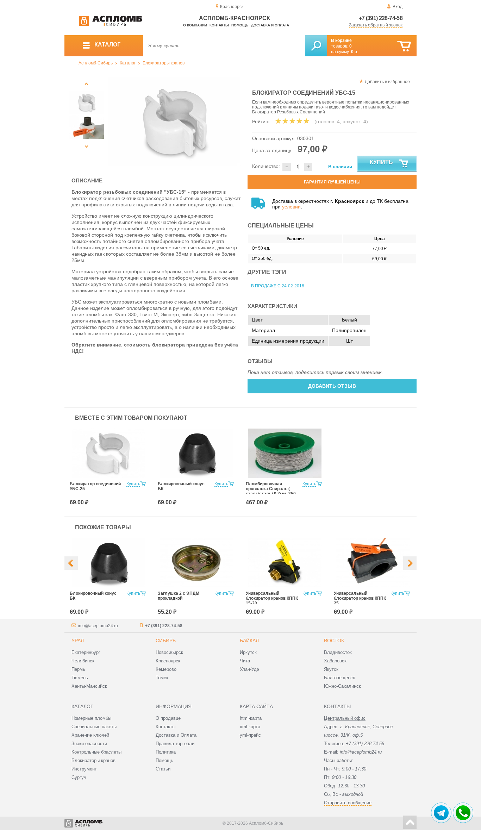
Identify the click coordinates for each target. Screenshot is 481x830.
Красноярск (168, 660)
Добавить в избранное (387, 81)
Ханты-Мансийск (89, 686)
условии (291, 207)
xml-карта (250, 726)
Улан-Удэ (249, 669)
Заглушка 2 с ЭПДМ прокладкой (178, 596)
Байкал (249, 640)
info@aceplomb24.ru (98, 625)
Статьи (163, 769)
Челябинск (82, 660)
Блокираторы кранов (164, 63)
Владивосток (338, 652)
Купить (381, 162)
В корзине (341, 40)
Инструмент (84, 769)
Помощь (239, 25)
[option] (174, 121)
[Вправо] (410, 563)
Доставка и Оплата (176, 735)
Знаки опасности (89, 743)
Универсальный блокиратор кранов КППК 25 (360, 598)
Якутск (331, 669)
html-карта (251, 718)
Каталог (128, 63)
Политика (166, 752)
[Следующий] (86, 146)
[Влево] (71, 563)
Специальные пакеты (94, 726)
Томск (162, 677)
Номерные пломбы (91, 718)
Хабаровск (335, 660)
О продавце (168, 718)
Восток (334, 640)
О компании (195, 25)
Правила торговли (175, 743)
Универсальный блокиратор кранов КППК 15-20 (272, 598)
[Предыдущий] (86, 83)
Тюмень (79, 677)
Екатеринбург (85, 652)
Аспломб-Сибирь (96, 63)
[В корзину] (404, 46)
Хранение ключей (90, 735)
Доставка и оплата (270, 25)
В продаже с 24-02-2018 (277, 285)
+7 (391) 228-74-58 (380, 18)
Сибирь (166, 640)
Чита (245, 660)
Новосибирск (169, 652)
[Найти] (316, 45)
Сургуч (78, 777)
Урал (77, 640)
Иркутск (248, 652)
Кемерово (166, 669)
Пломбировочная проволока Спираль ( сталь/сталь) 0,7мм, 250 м (271, 491)
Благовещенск (339, 677)
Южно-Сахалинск (342, 686)
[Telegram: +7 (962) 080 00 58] (441, 813)
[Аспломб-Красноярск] (111, 24)
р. (354, 51)
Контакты (219, 25)
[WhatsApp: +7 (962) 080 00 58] (463, 813)
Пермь (78, 669)
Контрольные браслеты (96, 752)
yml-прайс (250, 735)
